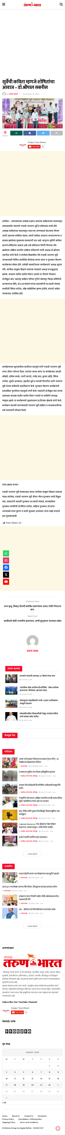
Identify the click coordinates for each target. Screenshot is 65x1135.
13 (32, 1078)
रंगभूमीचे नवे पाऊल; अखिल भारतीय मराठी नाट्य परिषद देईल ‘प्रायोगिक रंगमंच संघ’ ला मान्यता (40, 799)
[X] (6, 575)
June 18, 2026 (34, 878)
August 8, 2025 (45, 805)
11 (15, 1078)
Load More (32, 854)
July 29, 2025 (44, 831)
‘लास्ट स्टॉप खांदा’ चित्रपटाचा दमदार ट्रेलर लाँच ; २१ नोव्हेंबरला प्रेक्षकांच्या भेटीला (39, 760)
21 (41, 1085)
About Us (16, 1116)
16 (58, 1078)
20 (32, 1085)
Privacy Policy (8, 1119)
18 (15, 1085)
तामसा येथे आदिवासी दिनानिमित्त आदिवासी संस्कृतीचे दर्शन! (39, 786)
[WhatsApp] (6, 553)
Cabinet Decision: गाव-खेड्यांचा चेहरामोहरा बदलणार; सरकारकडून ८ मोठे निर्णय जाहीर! (37, 825)
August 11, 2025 (45, 792)
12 (23, 1078)
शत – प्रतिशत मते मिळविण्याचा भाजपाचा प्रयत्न (37, 909)
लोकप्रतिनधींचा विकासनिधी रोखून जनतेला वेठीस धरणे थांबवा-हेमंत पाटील (39, 715)
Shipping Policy (8, 1122)
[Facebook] (6, 568)
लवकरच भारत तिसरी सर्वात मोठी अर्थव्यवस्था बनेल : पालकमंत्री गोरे (39, 897)
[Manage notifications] (57, 1128)
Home (4, 1116)
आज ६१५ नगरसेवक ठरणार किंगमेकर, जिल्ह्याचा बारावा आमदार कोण (29, 887)
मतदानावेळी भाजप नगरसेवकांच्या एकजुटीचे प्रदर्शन (39, 874)
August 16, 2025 (45, 776)
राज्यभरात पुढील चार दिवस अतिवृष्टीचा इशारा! (37, 772)
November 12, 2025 (36, 766)
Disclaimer (42, 1116)
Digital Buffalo (26, 1128)
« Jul (4, 1102)
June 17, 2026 (18, 891)
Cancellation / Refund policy (30, 1119)
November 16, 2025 (31, 94)
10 (7, 1078)
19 (23, 1085)
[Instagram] (6, 560)
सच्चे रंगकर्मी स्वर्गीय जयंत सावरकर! (33, 837)
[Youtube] (6, 582)
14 (41, 1078)
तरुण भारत (13, 94)
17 (7, 1085)
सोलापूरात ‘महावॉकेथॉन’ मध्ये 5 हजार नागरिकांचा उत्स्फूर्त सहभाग (39, 702)
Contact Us (28, 1116)
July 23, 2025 (44, 841)
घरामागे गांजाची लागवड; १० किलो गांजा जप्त (37, 676)
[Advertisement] (32, 45)
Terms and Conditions (29, 1122)
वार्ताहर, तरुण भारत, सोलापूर (29, 776)
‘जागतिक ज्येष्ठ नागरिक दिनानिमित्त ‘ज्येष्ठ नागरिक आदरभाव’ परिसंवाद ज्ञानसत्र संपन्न (39, 689)
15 (49, 1078)
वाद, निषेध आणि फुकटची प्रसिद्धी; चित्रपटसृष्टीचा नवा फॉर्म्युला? (39, 812)
